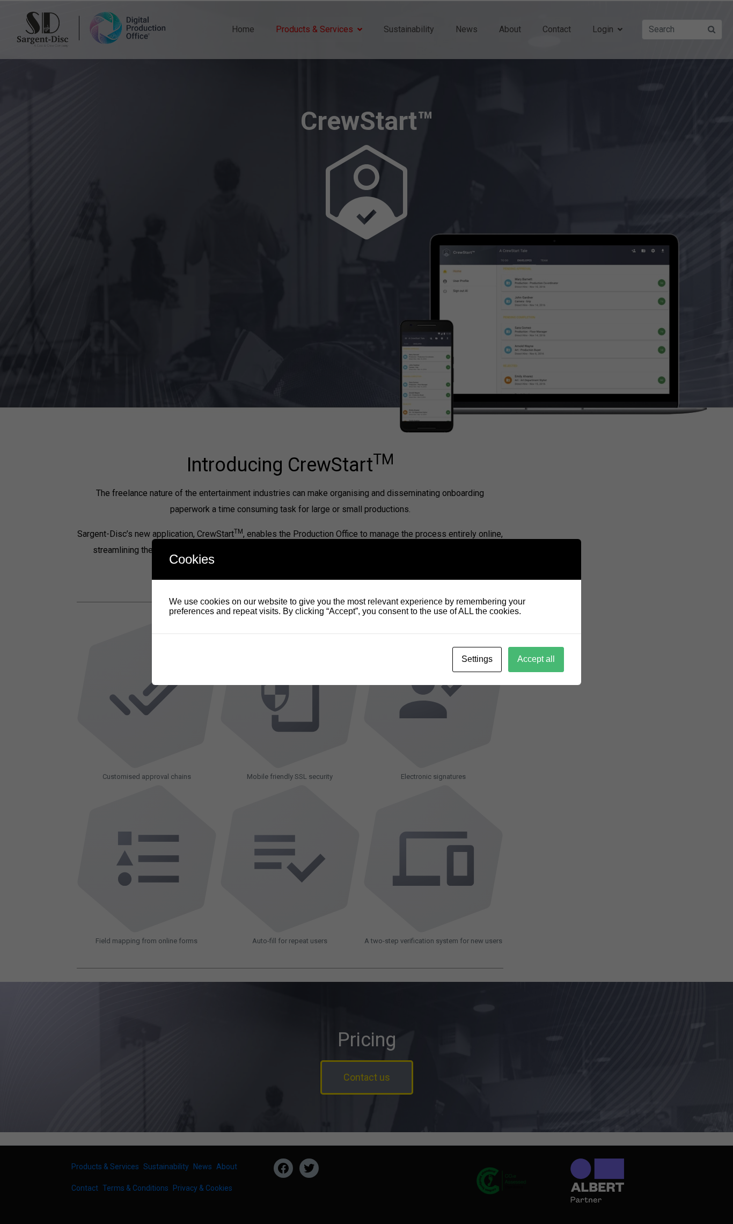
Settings (477, 659)
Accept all (536, 659)
